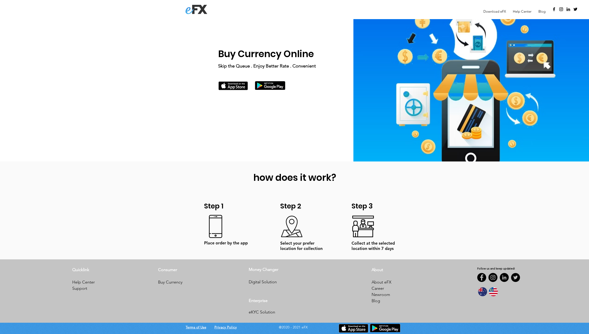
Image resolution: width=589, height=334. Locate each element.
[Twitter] (575, 9)
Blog (376, 300)
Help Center (83, 282)
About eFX (381, 282)
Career (378, 288)
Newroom (381, 294)
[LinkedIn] (568, 9)
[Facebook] (481, 277)
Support (79, 288)
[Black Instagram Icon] (561, 9)
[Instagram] (492, 277)
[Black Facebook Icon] (554, 9)
